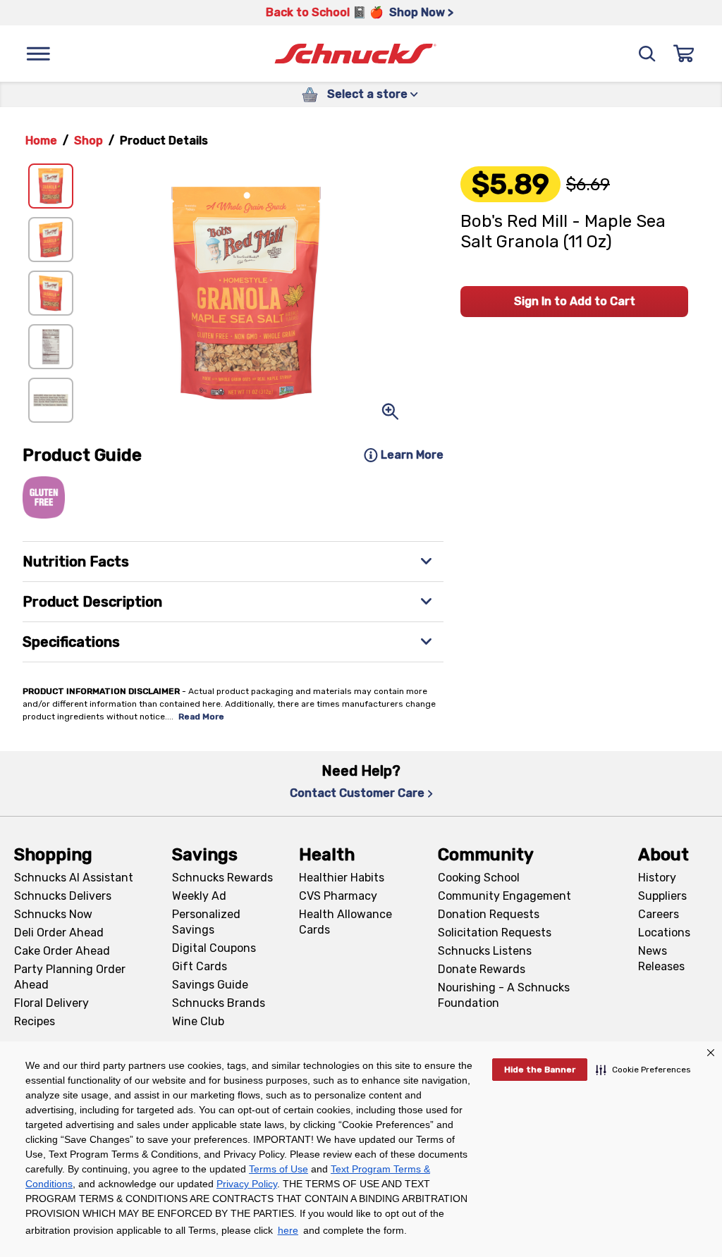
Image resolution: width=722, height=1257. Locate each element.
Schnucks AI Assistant (73, 877)
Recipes (34, 1021)
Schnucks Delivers (62, 896)
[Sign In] (683, 53)
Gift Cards (199, 966)
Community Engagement (504, 896)
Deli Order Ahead (59, 932)
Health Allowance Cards (345, 922)
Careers (658, 914)
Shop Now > (421, 12)
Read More (201, 717)
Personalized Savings (206, 922)
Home (41, 140)
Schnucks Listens (485, 951)
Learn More (412, 455)
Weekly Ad (199, 896)
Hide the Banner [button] (539, 1070)
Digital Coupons (214, 948)
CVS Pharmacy (338, 896)
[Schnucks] (355, 54)
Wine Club (198, 1021)
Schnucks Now (53, 914)
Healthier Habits (341, 877)
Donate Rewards (481, 969)
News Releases (661, 958)
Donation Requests (488, 914)
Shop (88, 140)
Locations (664, 932)
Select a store (367, 94)
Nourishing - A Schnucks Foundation (504, 995)
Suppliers (662, 896)
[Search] (647, 53)
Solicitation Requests (494, 932)
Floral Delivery (51, 1003)
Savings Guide (210, 984)
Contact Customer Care (357, 793)
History (657, 877)
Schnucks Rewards (222, 877)
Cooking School (479, 877)
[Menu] (38, 53)
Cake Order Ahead (62, 951)
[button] (643, 1069)
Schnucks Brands (218, 1003)
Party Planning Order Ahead (70, 976)
